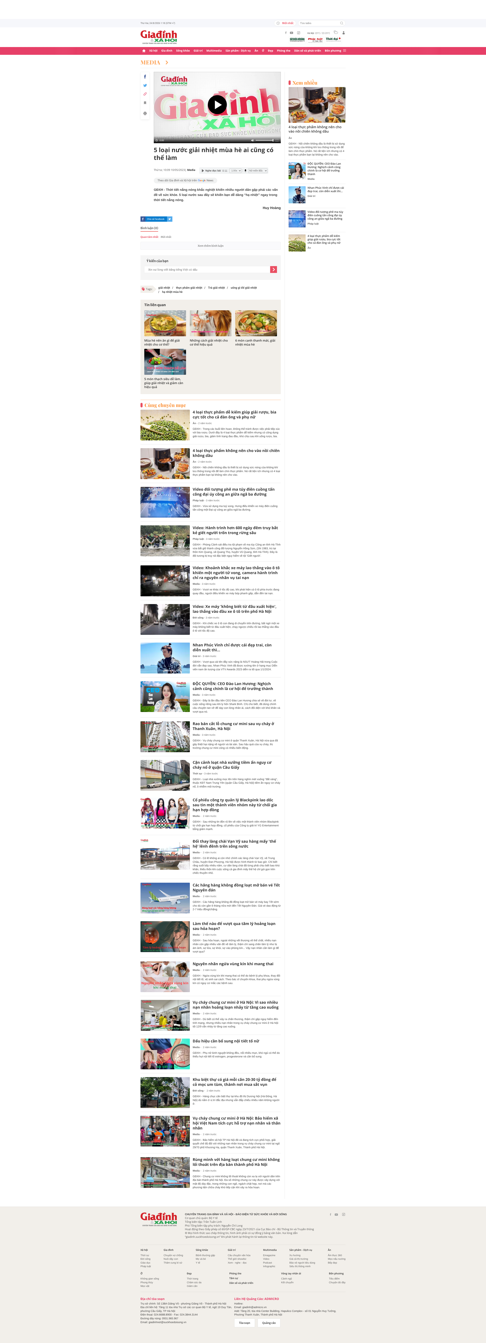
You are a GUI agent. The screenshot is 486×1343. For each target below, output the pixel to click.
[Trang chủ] (143, 51)
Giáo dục (145, 1262)
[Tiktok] (299, 33)
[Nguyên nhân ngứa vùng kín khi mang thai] (165, 976)
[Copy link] (145, 94)
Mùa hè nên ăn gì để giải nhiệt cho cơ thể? (162, 343)
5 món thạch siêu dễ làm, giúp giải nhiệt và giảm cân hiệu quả (163, 383)
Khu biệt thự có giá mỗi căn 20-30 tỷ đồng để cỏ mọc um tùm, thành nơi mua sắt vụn (234, 1082)
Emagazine (269, 1255)
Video (266, 1258)
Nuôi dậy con (171, 1258)
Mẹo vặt (144, 1286)
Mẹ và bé (201, 1258)
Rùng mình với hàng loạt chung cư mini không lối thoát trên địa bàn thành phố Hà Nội (236, 1162)
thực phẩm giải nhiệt (188, 287)
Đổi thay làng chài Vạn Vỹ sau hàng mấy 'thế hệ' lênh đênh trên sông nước (234, 844)
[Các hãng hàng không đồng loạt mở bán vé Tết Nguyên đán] (165, 898)
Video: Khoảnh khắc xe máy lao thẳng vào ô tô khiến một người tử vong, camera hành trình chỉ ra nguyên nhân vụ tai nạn (236, 572)
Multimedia (214, 51)
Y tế (198, 1262)
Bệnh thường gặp (205, 1255)
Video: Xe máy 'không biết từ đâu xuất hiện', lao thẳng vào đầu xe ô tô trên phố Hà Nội (234, 609)
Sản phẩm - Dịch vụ (238, 51)
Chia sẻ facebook (155, 219)
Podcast (267, 1262)
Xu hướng (294, 1255)
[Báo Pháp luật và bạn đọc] (315, 40)
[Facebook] (285, 32)
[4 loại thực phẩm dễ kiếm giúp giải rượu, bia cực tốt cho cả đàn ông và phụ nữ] (165, 425)
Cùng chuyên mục (165, 405)
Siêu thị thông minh (299, 1266)
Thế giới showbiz (237, 1258)
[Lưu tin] (145, 103)
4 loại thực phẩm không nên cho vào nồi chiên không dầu (236, 453)
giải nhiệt (164, 287)
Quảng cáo (269, 1323)
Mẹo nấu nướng (337, 1258)
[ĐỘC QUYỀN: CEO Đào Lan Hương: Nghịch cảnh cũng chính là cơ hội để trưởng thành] (165, 696)
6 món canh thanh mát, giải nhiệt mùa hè (255, 343)
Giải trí (198, 51)
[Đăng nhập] (344, 33)
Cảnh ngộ (286, 1278)
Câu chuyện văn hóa (239, 1255)
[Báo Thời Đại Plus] (333, 39)
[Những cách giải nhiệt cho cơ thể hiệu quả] (211, 323)
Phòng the (283, 51)
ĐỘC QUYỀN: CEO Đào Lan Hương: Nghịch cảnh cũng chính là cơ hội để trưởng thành (233, 686)
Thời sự (197, 773)
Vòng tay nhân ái (291, 1273)
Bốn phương (333, 51)
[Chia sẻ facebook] (145, 76)
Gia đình (166, 51)
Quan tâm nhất (149, 237)
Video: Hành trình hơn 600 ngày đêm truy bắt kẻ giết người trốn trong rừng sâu (235, 530)
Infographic (269, 1266)
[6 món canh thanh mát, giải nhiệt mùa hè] (256, 323)
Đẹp (270, 51)
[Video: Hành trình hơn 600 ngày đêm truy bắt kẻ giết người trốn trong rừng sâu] (165, 540)
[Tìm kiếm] (341, 23)
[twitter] (169, 219)
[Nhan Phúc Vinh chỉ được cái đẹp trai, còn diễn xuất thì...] (165, 658)
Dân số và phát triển (307, 51)
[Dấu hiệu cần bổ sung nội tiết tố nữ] (165, 1054)
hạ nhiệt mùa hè (171, 292)
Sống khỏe (183, 51)
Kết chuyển (287, 1282)
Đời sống (198, 617)
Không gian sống (149, 1278)
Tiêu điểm (334, 1278)
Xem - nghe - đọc (237, 1262)
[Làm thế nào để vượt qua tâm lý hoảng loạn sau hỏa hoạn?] (165, 936)
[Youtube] (291, 33)
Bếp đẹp (332, 1262)
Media (151, 62)
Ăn (256, 51)
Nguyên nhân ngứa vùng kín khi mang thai (233, 963)
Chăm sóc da (194, 1282)
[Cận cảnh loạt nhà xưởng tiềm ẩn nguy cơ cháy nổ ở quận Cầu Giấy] (165, 775)
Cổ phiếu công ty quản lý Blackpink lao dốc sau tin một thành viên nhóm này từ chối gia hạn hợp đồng (235, 805)
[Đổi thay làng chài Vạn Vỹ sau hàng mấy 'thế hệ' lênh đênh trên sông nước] (165, 854)
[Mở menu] (344, 50)
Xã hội (153, 51)
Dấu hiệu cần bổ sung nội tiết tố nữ (226, 1041)
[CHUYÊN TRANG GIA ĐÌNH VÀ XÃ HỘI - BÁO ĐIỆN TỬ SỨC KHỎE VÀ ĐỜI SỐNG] (158, 37)
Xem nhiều (305, 82)
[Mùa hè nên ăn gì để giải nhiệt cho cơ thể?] (165, 323)
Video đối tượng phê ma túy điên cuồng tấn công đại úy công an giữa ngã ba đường (234, 492)
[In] (145, 113)
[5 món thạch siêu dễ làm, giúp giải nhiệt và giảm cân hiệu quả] (165, 362)
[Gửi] (273, 269)
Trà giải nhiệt (216, 287)
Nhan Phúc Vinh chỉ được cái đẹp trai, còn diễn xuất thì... (232, 647)
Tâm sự (233, 1278)
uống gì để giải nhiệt (243, 287)
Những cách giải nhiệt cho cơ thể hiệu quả (209, 343)
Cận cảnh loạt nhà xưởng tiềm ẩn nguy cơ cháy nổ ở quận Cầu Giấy (232, 765)
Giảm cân (192, 1286)
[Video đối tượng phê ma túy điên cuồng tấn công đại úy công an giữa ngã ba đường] (165, 502)
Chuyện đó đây (337, 1282)
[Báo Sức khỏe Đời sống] (297, 39)
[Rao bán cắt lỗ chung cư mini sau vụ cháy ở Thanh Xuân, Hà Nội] (165, 736)
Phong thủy (146, 1282)
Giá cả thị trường (298, 1258)
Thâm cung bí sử (173, 1262)
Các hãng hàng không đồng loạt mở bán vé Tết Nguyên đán (236, 888)
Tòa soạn (244, 1323)
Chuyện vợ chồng (173, 1255)
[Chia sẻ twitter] (145, 85)
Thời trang (192, 1278)
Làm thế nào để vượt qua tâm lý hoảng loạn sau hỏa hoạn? (234, 926)
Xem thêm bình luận (210, 246)
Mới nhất (287, 23)
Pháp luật (198, 500)
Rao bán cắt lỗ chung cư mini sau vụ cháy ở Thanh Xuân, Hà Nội (233, 726)
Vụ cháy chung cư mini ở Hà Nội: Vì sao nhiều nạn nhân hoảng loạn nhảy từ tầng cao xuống (236, 1005)
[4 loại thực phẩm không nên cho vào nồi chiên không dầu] (165, 463)
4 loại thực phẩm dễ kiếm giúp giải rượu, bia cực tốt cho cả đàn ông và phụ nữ (234, 415)
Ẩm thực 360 (335, 1255)
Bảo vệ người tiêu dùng (302, 1262)
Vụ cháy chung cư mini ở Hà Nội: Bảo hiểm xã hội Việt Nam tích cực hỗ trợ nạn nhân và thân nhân (236, 1123)
